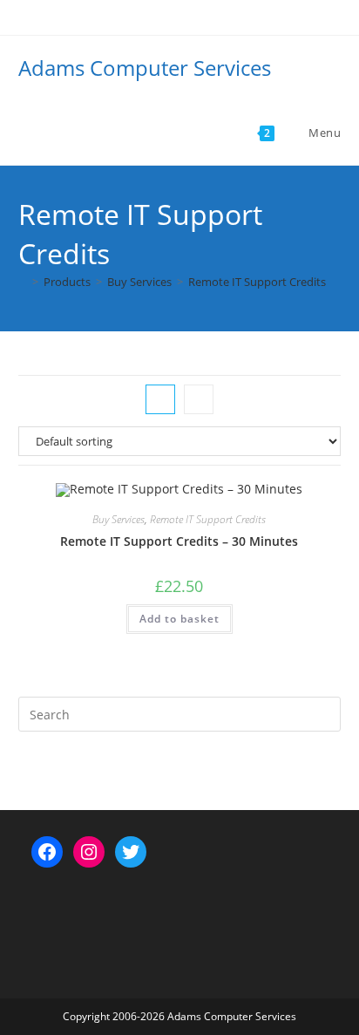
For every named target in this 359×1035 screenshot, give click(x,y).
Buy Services (118, 519)
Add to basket (179, 618)
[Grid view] (160, 399)
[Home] (22, 281)
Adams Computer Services (144, 67)
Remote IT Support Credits (257, 281)
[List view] (198, 399)
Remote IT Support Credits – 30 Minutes (179, 541)
